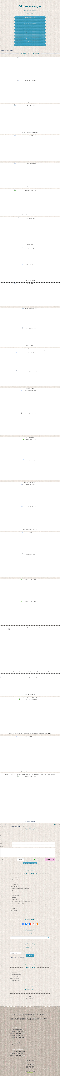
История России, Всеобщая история (20, 888)
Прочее (11, 50)
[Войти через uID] (23, 924)
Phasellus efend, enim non (18, 1029)
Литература (14, 886)
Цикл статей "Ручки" (17, 904)
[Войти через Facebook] (28, 924)
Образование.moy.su (30, 6)
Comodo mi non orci (16, 1027)
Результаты (13, 957)
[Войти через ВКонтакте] (26, 924)
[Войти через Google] (34, 924)
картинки (18, 826)
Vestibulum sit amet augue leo (18, 1033)
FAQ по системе (15, 978)
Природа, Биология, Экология (19, 882)
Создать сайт (15, 972)
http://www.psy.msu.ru (30, 821)
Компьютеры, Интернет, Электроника (21, 901)
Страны (14, 910)
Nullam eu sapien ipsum (17, 1031)
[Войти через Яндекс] (31, 924)
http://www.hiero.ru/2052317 (46, 733)
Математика (15, 893)
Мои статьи (14, 877)
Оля (15, 825)
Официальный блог (16, 974)
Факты (13, 897)
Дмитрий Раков (30, 694)
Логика (13, 899)
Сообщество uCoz (16, 976)
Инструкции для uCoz (17, 980)
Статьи (6, 50)
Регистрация (28, 1060)
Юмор (13, 908)
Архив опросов (20, 957)
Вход (33, 1060)
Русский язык (15, 884)
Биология (14, 895)
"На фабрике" (15, 906)
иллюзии (14, 826)
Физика (14, 890)
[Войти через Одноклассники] (37, 924)
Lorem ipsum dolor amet (17, 1025)
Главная (2, 50)
